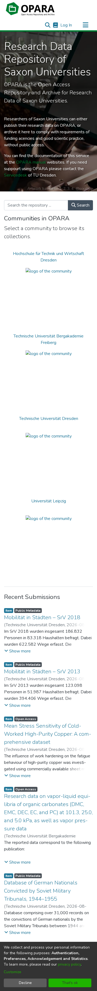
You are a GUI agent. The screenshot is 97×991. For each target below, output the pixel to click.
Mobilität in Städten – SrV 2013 (42, 671)
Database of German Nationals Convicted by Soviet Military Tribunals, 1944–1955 (40, 891)
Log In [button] (66, 25)
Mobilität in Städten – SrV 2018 (42, 617)
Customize (12, 972)
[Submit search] (47, 25)
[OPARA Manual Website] (55, 25)
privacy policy (69, 964)
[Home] (30, 9)
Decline (25, 982)
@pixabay (84, 188)
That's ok (70, 982)
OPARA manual (31, 162)
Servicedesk (15, 175)
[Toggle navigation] (85, 25)
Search (82, 205)
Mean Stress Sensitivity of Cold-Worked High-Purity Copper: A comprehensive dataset (47, 734)
